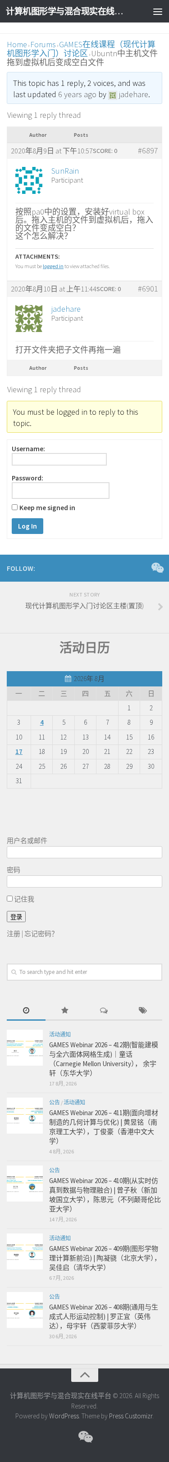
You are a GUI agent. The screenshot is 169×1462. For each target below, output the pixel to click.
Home (17, 44)
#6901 (148, 289)
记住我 (23, 899)
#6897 (148, 151)
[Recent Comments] (104, 1011)
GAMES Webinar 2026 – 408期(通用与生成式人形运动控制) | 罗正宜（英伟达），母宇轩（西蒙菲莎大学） (103, 1316)
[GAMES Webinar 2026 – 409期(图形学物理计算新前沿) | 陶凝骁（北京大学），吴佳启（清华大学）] (25, 1251)
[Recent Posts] (26, 1011)
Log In (27, 526)
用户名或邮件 (27, 840)
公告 (54, 1102)
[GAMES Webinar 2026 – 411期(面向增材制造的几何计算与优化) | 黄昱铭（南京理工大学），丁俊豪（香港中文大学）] (25, 1116)
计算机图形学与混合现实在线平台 (67, 11)
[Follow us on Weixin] (156, 567)
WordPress (64, 1416)
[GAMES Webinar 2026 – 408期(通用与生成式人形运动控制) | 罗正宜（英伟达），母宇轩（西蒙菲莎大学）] (25, 1310)
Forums (43, 44)
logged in (53, 266)
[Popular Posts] (65, 1011)
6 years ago (77, 94)
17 (19, 751)
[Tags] (142, 1011)
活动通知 (60, 1034)
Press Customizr (130, 1416)
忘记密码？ (41, 933)
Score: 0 (105, 151)
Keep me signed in (47, 508)
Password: (27, 478)
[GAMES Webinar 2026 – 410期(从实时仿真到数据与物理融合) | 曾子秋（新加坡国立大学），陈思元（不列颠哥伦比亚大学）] (25, 1184)
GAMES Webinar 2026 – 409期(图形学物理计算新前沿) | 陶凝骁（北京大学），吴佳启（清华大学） (105, 1258)
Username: (28, 449)
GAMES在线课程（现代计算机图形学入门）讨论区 (81, 48)
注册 (13, 933)
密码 (13, 870)
